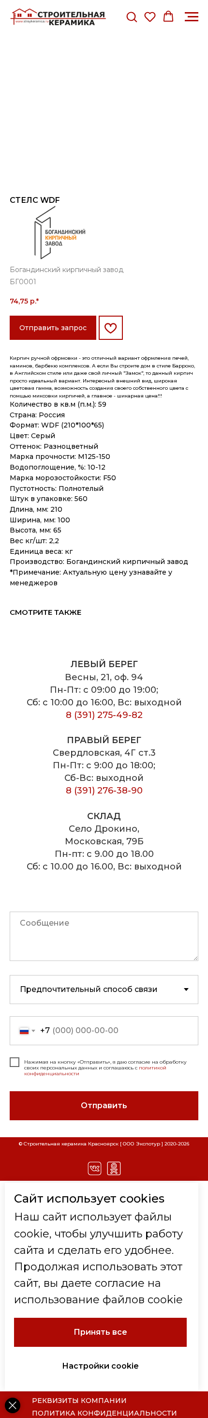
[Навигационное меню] (191, 17)
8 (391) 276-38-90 (104, 790)
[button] (131, 16)
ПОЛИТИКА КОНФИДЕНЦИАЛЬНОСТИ (104, 1413)
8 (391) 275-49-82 (104, 715)
